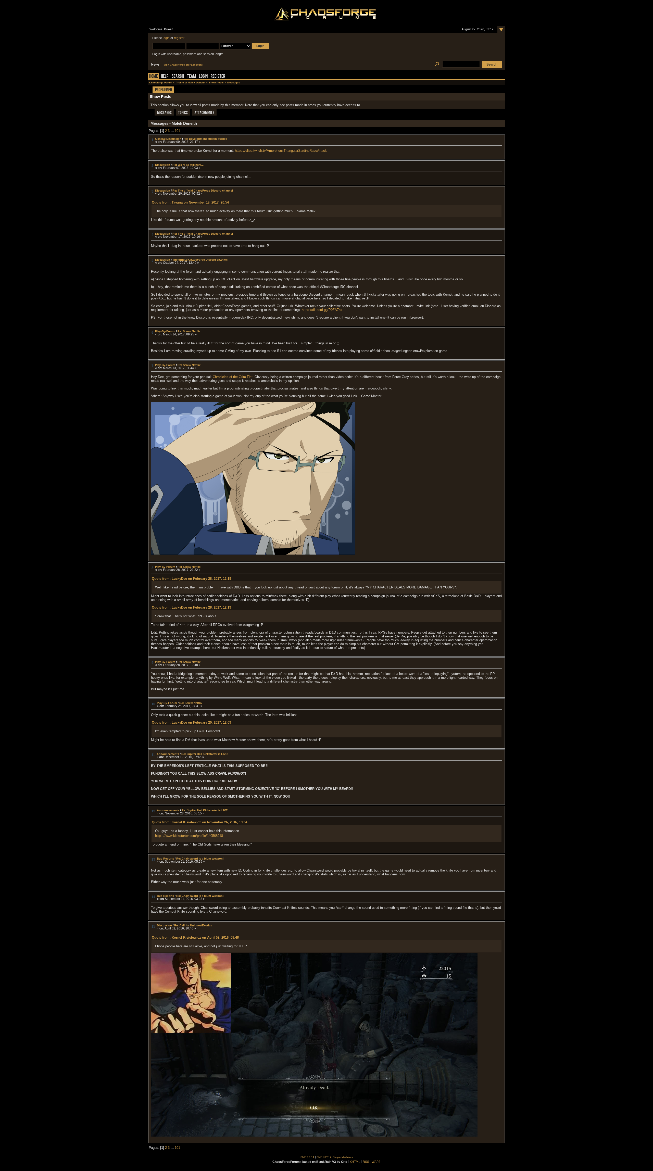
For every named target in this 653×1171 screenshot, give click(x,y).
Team (191, 77)
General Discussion (168, 138)
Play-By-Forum (165, 331)
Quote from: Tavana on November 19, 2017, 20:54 (190, 202)
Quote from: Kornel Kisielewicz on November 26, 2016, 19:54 (199, 822)
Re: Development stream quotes (205, 138)
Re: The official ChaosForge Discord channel (202, 190)
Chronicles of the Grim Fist (233, 377)
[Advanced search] (437, 64)
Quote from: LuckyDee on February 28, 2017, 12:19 (191, 579)
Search (178, 77)
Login (203, 77)
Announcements (168, 754)
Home (153, 77)
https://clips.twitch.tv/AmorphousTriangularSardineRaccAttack (281, 151)
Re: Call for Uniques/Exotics (193, 925)
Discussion (162, 164)
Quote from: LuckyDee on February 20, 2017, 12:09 (191, 722)
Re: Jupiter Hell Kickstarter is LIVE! (204, 754)
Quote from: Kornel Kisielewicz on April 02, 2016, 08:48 (195, 937)
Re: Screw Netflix (189, 331)
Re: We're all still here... (188, 164)
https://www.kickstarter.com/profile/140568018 (189, 836)
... (173, 131)
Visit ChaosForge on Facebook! (183, 64)
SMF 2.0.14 (307, 1157)
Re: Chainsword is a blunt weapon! (200, 858)
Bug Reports (165, 858)
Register (218, 77)
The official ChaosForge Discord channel (200, 259)
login (166, 38)
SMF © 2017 (324, 1157)
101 (177, 131)
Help (165, 77)
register (179, 38)
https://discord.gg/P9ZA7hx (322, 310)
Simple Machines (343, 1157)
